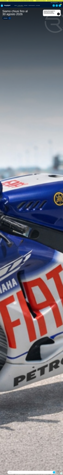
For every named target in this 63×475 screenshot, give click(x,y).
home (15, 5)
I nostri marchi (31, 5)
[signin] (57, 5)
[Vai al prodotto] (58, 14)
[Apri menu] (2, 6)
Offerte (25, 5)
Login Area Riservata (54, 2)
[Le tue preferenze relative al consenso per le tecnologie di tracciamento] (61, 473)
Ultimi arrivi (20, 5)
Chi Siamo (38, 5)
